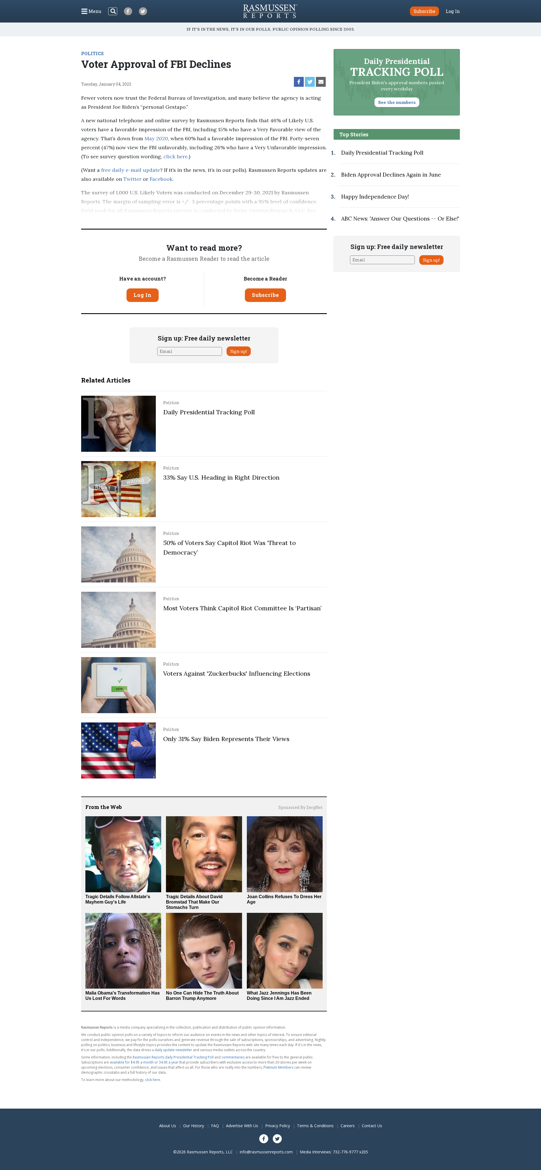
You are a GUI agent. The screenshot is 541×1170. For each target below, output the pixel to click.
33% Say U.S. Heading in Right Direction (221, 477)
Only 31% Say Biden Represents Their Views (226, 739)
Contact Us (372, 1125)
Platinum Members (278, 1067)
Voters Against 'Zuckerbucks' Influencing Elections (236, 673)
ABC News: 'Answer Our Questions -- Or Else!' (400, 218)
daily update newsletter (173, 1049)
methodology (97, 219)
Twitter (131, 179)
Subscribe (265, 295)
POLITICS (92, 53)
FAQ (215, 1125)
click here (175, 156)
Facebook (160, 179)
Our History (193, 1125)
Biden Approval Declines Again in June (391, 174)
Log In (453, 11)
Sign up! (238, 351)
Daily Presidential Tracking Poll (209, 412)
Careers (348, 1125)
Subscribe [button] (424, 11)
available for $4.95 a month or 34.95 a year (144, 1062)
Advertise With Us (242, 1125)
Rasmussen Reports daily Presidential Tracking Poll (173, 1057)
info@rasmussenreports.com (266, 1152)
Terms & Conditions (315, 1125)
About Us (167, 1125)
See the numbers (397, 102)
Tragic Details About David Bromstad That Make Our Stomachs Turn (194, 902)
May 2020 (155, 138)
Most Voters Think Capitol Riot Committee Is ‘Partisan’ (242, 608)
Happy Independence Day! (375, 196)
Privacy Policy (277, 1125)
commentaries (233, 1057)
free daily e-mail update (130, 170)
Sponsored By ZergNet (300, 807)
